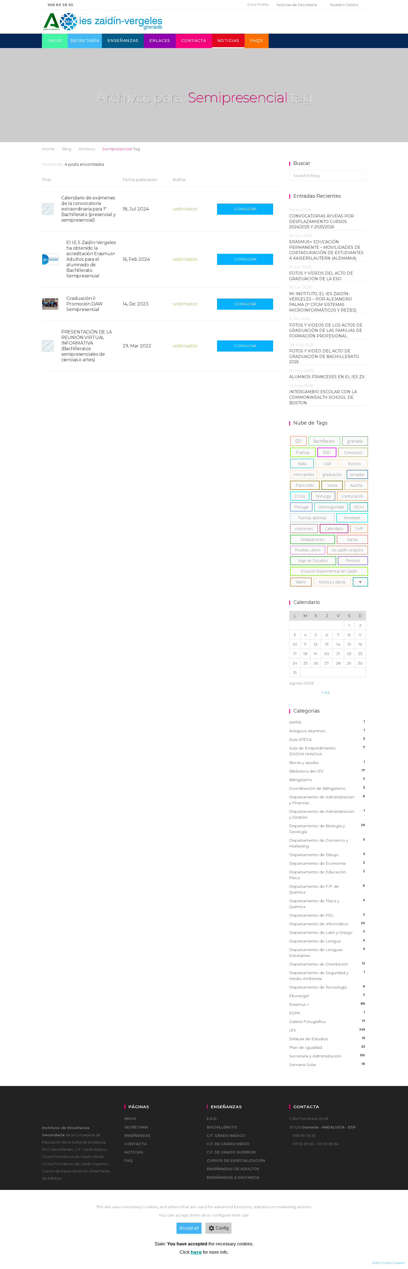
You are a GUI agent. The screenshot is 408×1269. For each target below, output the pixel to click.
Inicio (54, 40)
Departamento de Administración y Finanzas (327, 799)
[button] (360, 581)
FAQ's (256, 40)
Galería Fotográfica (327, 1021)
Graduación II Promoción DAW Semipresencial (84, 304)
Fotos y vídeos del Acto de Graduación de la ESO (321, 276)
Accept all (189, 1228)
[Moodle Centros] (214, 4)
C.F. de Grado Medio (228, 1144)
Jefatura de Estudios (327, 1038)
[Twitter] (223, 5)
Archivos (87, 148)
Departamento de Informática (327, 923)
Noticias (228, 40)
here (196, 1252)
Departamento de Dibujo (327, 854)
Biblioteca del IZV (327, 771)
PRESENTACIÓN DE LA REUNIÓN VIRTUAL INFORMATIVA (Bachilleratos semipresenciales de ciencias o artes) (86, 345)
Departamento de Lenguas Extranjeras (327, 952)
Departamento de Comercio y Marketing (327, 843)
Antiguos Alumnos (327, 730)
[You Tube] (231, 5)
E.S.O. (212, 1118)
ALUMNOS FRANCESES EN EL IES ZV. (327, 376)
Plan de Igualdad (327, 1047)
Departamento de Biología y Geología (327, 828)
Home (48, 148)
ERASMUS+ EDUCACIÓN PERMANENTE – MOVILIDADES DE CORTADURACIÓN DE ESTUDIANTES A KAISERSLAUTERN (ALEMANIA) (326, 250)
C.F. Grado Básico (226, 1135)
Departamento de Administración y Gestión (327, 814)
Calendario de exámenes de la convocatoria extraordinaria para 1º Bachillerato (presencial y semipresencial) (88, 209)
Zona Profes (257, 4)
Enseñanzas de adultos (233, 1169)
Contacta (193, 40)
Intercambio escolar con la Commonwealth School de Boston (323, 397)
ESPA (327, 1012)
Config (222, 1228)
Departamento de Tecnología (327, 987)
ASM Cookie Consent (388, 1263)
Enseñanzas (122, 40)
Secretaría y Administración (327, 1056)
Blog (66, 148)
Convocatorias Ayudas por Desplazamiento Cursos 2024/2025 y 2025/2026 (321, 221)
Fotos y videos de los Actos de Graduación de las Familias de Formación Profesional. (325, 330)
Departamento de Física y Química (327, 903)
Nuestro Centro (344, 4)
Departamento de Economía (327, 863)
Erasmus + (327, 1004)
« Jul (325, 692)
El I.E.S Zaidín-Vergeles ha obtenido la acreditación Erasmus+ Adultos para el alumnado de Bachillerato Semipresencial (91, 259)
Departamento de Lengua (327, 941)
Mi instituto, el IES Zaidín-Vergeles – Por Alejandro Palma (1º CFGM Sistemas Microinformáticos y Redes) (324, 302)
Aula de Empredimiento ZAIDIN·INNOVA (327, 751)
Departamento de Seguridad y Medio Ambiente (327, 975)
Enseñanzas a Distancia (233, 1177)
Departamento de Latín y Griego (327, 932)
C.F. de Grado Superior (231, 1152)
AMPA (327, 722)
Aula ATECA (327, 739)
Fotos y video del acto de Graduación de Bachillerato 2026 (324, 356)
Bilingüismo (327, 779)
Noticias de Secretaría (297, 4)
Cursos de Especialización (236, 1160)
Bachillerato (222, 1127)
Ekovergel (327, 995)
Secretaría (84, 40)
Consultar (245, 209)
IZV (327, 1030)
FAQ (128, 1160)
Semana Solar (327, 1064)
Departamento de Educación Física (327, 874)
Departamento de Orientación (327, 964)
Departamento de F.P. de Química (327, 889)
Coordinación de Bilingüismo (327, 788)
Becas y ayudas (327, 762)
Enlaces (159, 40)
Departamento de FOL (327, 915)
